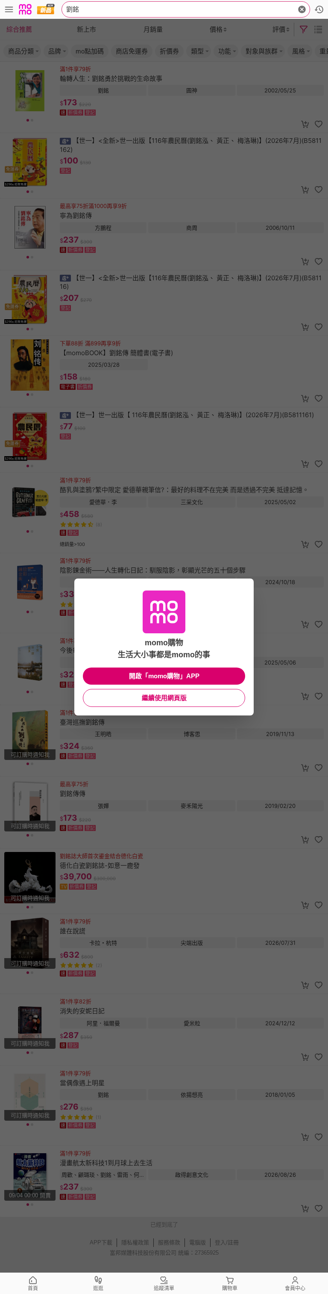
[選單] (9, 9)
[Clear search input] (302, 9)
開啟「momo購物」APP (164, 676)
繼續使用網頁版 (164, 697)
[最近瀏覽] (319, 9)
